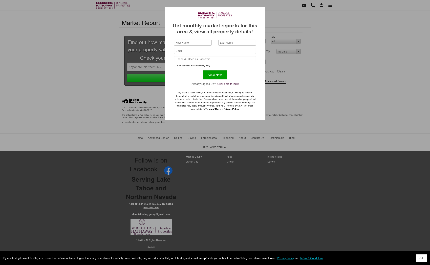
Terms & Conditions (311, 258)
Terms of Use (212, 109)
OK (421, 258)
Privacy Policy (231, 109)
